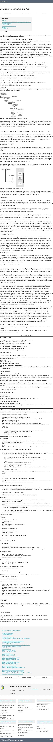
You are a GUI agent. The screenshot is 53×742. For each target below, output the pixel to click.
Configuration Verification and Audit (8, 639)
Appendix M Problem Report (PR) (8, 660)
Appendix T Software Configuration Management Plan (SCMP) (13, 667)
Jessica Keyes (34, 688)
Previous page (8, 677)
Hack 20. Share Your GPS (6, 725)
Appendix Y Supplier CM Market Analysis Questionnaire (12, 674)
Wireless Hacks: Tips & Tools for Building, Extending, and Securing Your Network (8, 722)
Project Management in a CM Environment (10, 631)
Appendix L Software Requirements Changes (10, 659)
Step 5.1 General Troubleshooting (7, 718)
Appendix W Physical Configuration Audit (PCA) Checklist (12, 671)
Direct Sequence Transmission (25, 730)
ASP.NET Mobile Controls (42, 704)
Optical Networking (41, 728)
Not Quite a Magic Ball (23, 707)
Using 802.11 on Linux (23, 732)
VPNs (38, 726)
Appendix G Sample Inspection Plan (8, 654)
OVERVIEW (4, 20)
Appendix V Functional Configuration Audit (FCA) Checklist (13, 670)
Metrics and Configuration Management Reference (11, 646)
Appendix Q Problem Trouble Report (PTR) (10, 664)
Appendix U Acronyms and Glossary (8, 668)
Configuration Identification (7, 634)
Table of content (26, 677)
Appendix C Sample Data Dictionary (8, 650)
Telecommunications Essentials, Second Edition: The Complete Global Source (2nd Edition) (44, 722)
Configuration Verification (6, 23)
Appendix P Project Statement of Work (9, 663)
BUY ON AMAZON (46, 689)
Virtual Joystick (22, 705)
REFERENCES (5, 28)
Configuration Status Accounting (8, 637)
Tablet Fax (20, 712)
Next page (44, 677)
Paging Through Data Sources (43, 703)
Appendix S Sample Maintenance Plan (9, 666)
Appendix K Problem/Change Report (9, 658)
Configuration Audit (5, 24)
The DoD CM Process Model (7, 633)
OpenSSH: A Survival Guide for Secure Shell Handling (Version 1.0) (7, 701)
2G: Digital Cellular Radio (42, 731)
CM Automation (5, 647)
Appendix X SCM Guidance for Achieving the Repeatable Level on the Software (17, 672)
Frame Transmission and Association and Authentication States (25, 727)
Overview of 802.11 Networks (25, 724)
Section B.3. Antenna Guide (6, 736)
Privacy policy (49, 739)
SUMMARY (4, 27)
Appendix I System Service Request (8, 655)
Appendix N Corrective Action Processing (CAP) (11, 662)
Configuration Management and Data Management (11, 642)
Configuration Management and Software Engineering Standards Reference (16, 645)
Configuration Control (6, 635)
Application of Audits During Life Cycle (9, 26)
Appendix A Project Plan (6, 649)
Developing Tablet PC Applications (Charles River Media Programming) (25, 701)
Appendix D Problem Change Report (9, 651)
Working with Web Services (43, 709)
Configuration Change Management (8, 643)
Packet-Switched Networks (43, 725)
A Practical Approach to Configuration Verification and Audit (13, 641)
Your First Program (22, 703)
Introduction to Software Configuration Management (11, 630)
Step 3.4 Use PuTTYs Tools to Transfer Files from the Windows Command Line (7, 709)
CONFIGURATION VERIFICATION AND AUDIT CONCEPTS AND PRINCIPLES (16, 22)
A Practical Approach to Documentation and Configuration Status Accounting (16, 638)
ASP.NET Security (41, 706)
